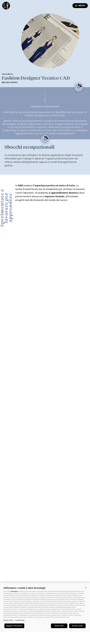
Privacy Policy (8, 620)
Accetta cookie (77, 626)
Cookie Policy (20, 620)
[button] (85, 587)
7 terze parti (14, 591)
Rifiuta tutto (59, 626)
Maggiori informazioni (14, 626)
